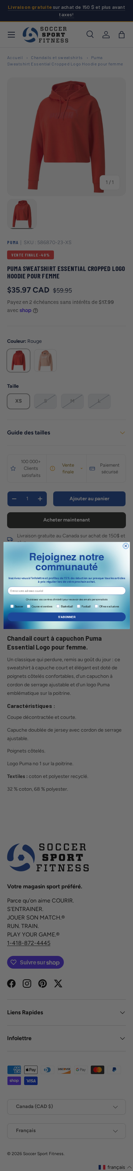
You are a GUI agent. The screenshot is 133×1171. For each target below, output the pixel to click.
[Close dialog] (125, 546)
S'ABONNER (66, 617)
